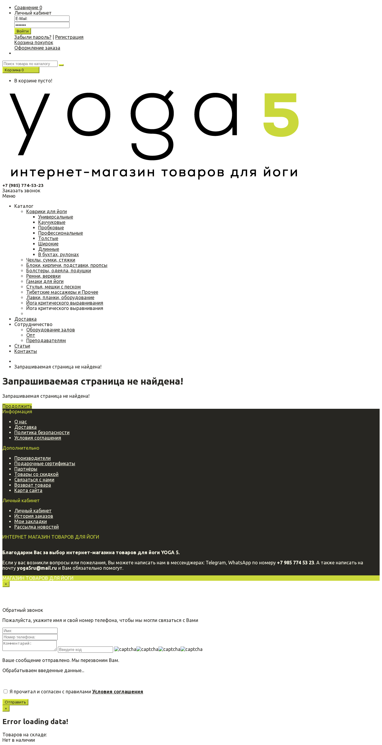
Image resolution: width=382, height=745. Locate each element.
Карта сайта (28, 490)
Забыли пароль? (32, 37)
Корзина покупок (33, 42)
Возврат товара (32, 485)
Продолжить (17, 406)
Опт (30, 335)
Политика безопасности (42, 432)
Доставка (25, 427)
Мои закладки (30, 521)
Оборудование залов (50, 329)
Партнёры (25, 468)
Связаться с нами (34, 479)
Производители (32, 458)
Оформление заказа (37, 47)
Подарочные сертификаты (44, 463)
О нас (20, 421)
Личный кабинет (33, 510)
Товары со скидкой (36, 474)
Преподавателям (46, 340)
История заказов (33, 516)
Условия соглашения (37, 437)
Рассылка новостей (36, 526)
